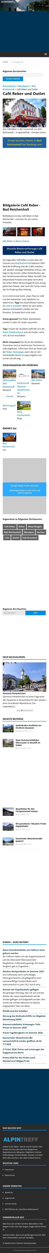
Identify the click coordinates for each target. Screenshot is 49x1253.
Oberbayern (23, 86)
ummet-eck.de (10, 1203)
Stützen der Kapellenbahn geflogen (21, 989)
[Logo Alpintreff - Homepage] (21, 1144)
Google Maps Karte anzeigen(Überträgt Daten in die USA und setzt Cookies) (24, 489)
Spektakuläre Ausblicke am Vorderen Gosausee (28, 726)
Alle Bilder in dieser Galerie (16, 241)
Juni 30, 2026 (22, 844)
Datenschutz (10, 1175)
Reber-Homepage (15, 351)
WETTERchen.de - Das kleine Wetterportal (21, 1209)
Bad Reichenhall (23, 263)
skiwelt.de (9, 1192)
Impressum (9, 1169)
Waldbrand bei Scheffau (15, 1011)
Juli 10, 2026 (22, 748)
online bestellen (14, 305)
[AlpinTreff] (24, 9)
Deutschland (9, 86)
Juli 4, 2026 (21, 814)
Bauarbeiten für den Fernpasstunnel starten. (27, 810)
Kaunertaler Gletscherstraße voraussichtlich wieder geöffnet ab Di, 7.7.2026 (22, 1041)
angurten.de (10, 1198)
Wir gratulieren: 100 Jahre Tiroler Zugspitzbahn (31, 824)
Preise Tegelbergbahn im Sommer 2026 (23, 1032)
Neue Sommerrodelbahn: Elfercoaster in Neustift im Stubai (28, 742)
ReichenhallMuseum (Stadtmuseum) (23, 388)
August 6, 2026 (23, 731)
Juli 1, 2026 (21, 829)
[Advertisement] (26, 31)
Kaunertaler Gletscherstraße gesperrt (29, 839)
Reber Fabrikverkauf (13, 332)
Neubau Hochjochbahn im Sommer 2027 (23, 971)
